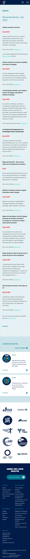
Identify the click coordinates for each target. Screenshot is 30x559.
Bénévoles (4, 513)
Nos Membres (6, 508)
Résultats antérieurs (7, 538)
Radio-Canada (6, 56)
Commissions (5, 492)
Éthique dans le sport (20, 517)
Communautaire (19, 487)
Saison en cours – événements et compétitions (6, 534)
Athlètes (4, 511)
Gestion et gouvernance (21, 527)
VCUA (3, 498)
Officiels (4, 519)
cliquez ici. (17, 49)
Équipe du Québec (19, 494)
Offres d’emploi (6, 496)
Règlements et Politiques (21, 511)
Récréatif (17, 489)
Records (4, 540)
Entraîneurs (5, 517)
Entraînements (18, 515)
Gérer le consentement (15, 555)
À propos (4, 485)
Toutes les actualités (20, 348)
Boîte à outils (19, 508)
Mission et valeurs (6, 489)
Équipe (4, 487)
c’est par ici (11, 318)
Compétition (18, 492)
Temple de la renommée (8, 542)
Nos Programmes (20, 485)
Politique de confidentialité (9, 553)
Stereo (16, 556)
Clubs (3, 515)
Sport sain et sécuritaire (8, 494)
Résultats (5, 530)
